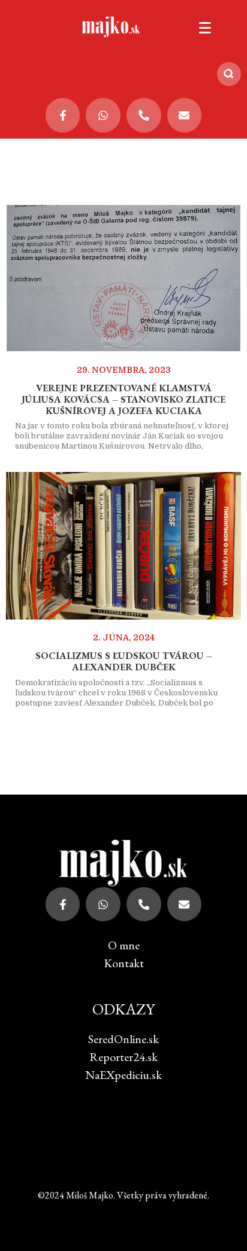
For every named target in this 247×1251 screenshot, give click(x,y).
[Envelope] (184, 115)
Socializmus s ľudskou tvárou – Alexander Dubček (123, 661)
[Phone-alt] (143, 115)
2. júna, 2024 (124, 637)
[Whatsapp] (103, 115)
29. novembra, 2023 (124, 370)
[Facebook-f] (63, 115)
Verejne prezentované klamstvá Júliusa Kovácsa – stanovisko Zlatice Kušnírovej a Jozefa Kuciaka (123, 399)
